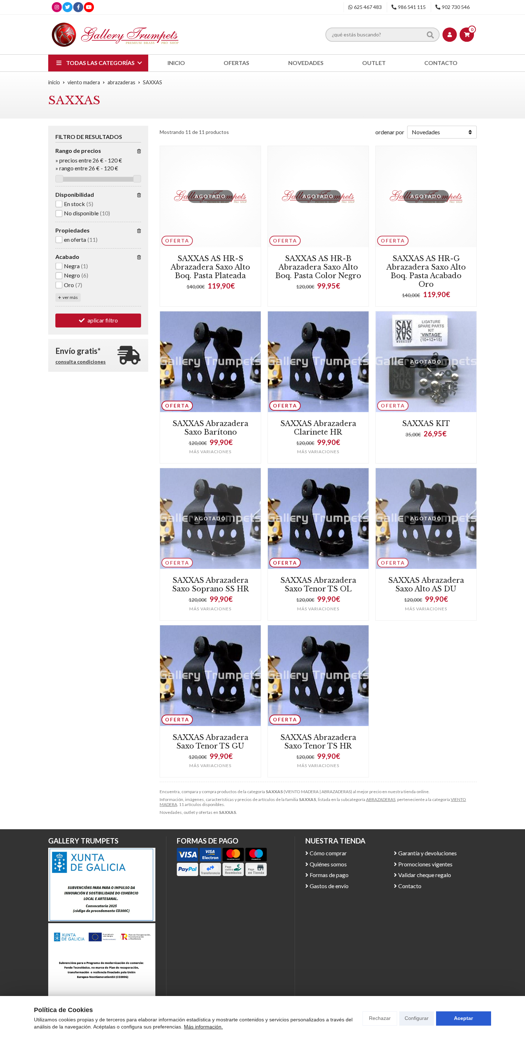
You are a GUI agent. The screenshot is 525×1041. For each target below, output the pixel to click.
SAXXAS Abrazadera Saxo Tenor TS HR (318, 741)
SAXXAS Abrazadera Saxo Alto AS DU (426, 584)
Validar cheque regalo (424, 874)
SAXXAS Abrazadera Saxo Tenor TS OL (318, 584)
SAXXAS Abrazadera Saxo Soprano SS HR (210, 584)
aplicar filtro (103, 320)
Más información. (203, 1027)
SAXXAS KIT (426, 423)
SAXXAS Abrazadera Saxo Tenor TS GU (210, 741)
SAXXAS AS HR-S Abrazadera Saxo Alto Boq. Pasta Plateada (210, 267)
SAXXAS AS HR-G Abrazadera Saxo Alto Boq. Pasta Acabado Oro (426, 271)
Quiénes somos (328, 864)
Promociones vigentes (425, 864)
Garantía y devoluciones (427, 853)
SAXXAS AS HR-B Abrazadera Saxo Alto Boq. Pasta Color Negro (318, 267)
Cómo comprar (328, 853)
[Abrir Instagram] (57, 7)
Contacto (409, 885)
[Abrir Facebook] (78, 7)
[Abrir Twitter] (67, 7)
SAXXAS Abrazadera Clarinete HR (318, 427)
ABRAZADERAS (380, 799)
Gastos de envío (329, 885)
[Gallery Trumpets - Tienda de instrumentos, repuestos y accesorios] (115, 34)
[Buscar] (430, 34)
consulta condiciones (80, 362)
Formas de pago (329, 874)
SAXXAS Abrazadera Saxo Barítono (210, 427)
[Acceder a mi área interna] (449, 34)
